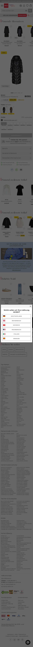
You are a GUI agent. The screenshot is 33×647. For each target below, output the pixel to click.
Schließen (30, 306)
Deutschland (16, 316)
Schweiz (16, 325)
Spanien (16, 338)
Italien (16, 334)
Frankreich (16, 329)
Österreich (16, 320)
